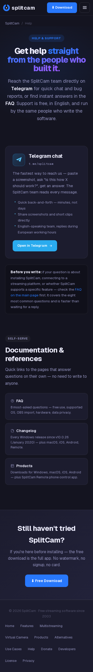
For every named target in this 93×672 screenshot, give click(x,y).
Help (31, 649)
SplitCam (12, 23)
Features (27, 626)
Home (9, 626)
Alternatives (64, 637)
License (11, 660)
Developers (67, 649)
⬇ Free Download (46, 580)
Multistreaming (51, 626)
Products (41, 637)
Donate (46, 649)
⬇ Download (62, 7)
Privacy (28, 660)
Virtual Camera (16, 637)
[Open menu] (85, 7)
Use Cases (13, 649)
